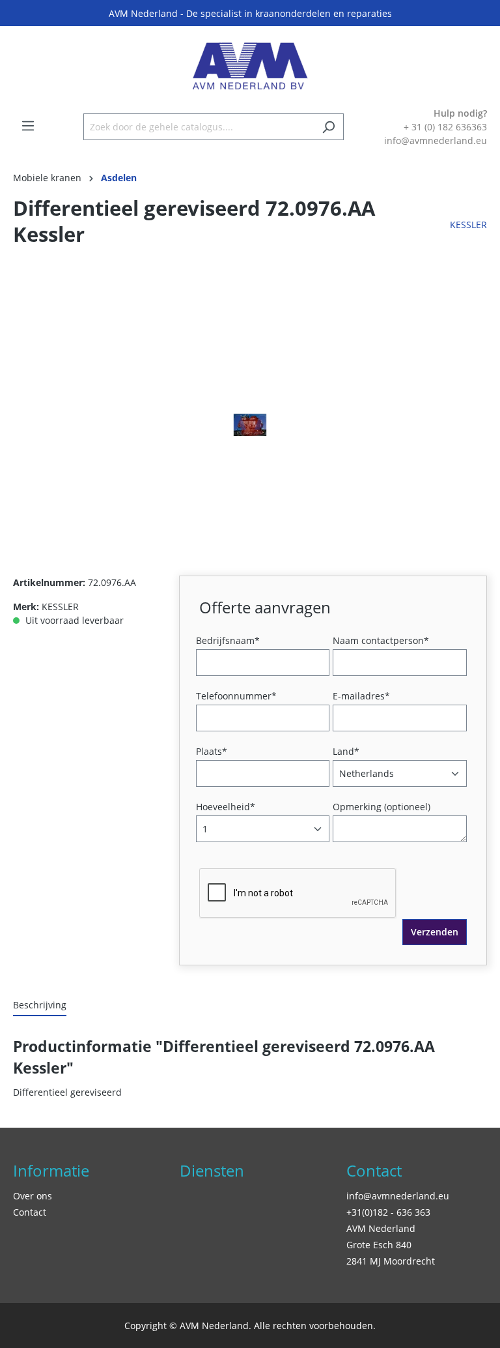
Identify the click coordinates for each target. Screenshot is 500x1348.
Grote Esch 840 (378, 1244)
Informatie (51, 1170)
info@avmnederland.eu (397, 1196)
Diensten (212, 1170)
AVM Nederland (380, 1228)
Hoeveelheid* (225, 806)
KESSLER (468, 224)
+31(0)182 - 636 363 (388, 1212)
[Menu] (28, 125)
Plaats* (211, 751)
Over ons (32, 1196)
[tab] (39, 1005)
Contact (29, 1212)
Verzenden (434, 932)
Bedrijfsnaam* (228, 640)
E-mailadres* (361, 696)
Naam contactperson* (381, 640)
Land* (346, 751)
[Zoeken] (328, 126)
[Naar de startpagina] (250, 66)
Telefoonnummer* (236, 696)
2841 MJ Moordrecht (390, 1261)
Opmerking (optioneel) (381, 806)
